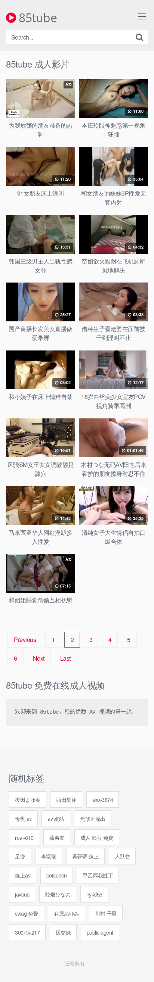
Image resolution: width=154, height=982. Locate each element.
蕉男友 (57, 837)
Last (65, 658)
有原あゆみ (66, 913)
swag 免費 (26, 913)
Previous (25, 639)
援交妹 (63, 932)
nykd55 (94, 894)
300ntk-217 (27, 932)
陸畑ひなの (58, 894)
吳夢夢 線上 (85, 856)
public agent (100, 932)
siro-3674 (102, 799)
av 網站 (55, 818)
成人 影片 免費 (96, 837)
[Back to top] (141, 966)
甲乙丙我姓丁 (98, 875)
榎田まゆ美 (27, 799)
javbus (22, 894)
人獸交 (122, 856)
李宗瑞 (48, 856)
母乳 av (23, 818)
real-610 (24, 837)
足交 (20, 856)
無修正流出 (92, 818)
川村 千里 (106, 913)
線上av (22, 875)
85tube (36, 18)
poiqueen (56, 875)
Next (38, 658)
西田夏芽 (66, 799)
